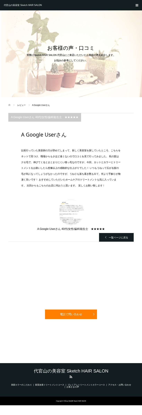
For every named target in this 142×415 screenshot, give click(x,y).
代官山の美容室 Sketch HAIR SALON (23, 5)
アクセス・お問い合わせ (119, 385)
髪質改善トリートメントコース (49, 385)
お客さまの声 (72, 387)
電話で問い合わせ (71, 314)
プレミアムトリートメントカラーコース (86, 385)
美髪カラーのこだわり (21, 385)
